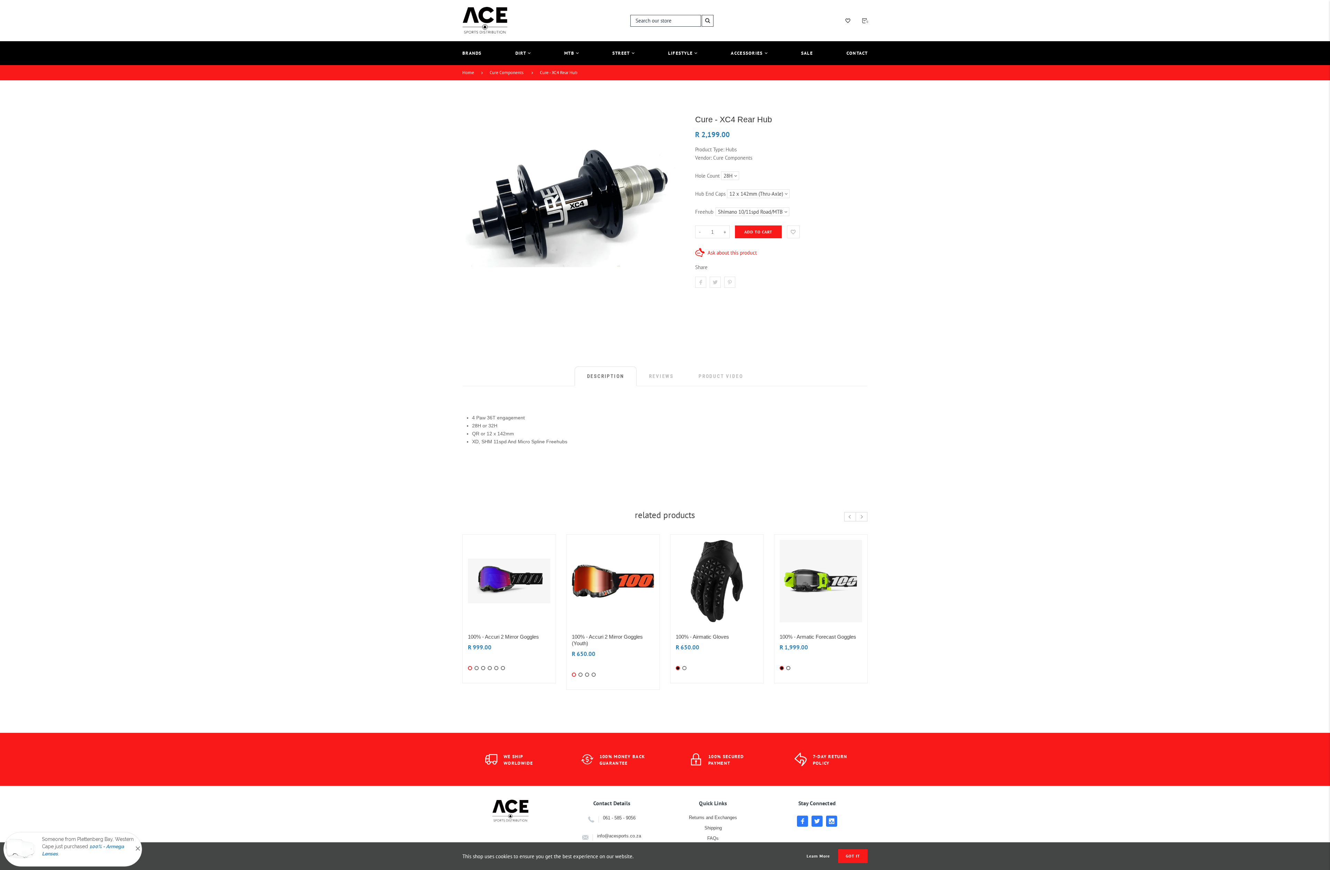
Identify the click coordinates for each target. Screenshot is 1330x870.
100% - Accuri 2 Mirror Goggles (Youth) (607, 640)
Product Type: (709, 149)
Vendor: (703, 157)
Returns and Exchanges (713, 817)
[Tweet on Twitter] (715, 282)
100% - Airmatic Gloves (702, 637)
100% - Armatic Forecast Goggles (818, 637)
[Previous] (850, 517)
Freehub (704, 211)
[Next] (861, 517)
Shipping (713, 828)
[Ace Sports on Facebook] (802, 821)
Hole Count (707, 175)
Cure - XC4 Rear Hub (558, 73)
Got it (853, 856)
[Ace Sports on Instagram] (831, 821)
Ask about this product (732, 252)
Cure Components (506, 73)
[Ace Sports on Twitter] (817, 821)
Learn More (818, 856)
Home (468, 73)
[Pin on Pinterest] (729, 282)
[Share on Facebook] (700, 282)
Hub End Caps (710, 193)
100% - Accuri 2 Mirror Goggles (503, 637)
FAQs (713, 838)
